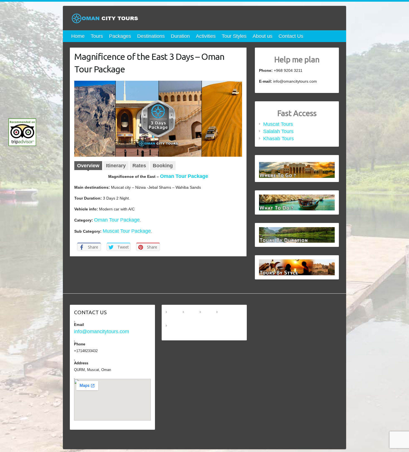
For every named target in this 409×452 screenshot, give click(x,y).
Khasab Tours (278, 138)
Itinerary (116, 165)
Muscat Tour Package (127, 231)
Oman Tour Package (184, 176)
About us (262, 36)
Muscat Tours (278, 124)
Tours (97, 36)
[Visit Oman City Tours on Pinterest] (175, 329)
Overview (88, 165)
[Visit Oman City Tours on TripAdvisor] (175, 316)
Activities (206, 36)
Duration (180, 36)
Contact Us (291, 36)
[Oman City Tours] (104, 20)
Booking (163, 165)
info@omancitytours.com (101, 331)
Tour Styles (234, 36)
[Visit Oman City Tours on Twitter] (226, 316)
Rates (139, 165)
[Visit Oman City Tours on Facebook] (192, 316)
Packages (120, 36)
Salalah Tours (278, 131)
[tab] (88, 166)
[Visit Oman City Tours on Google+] (209, 316)
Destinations (151, 36)
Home (78, 36)
